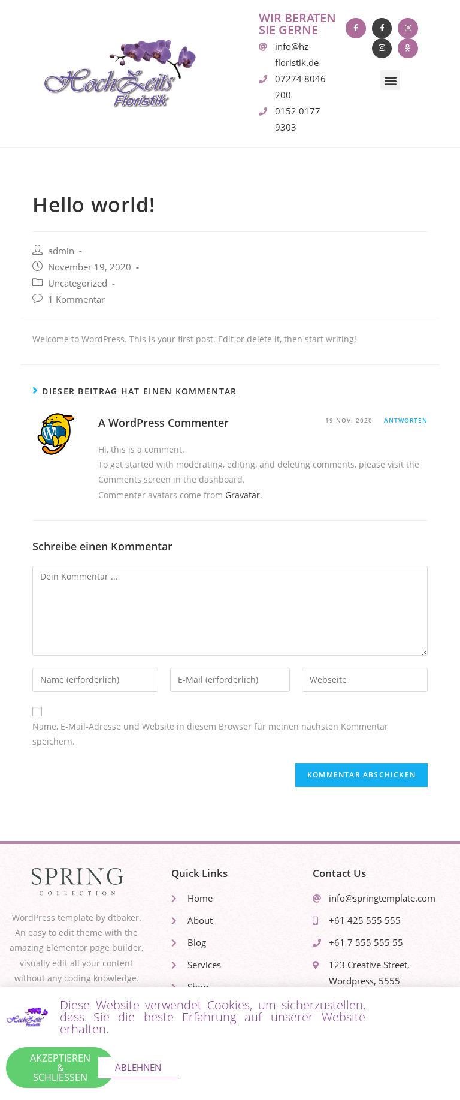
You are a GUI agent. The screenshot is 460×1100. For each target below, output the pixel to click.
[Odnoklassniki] (408, 48)
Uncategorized (77, 283)
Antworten (406, 420)
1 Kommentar (76, 299)
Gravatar (242, 495)
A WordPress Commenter (163, 422)
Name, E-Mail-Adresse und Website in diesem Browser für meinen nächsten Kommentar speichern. (210, 734)
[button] (390, 80)
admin (61, 251)
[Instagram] (408, 28)
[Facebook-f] (356, 28)
